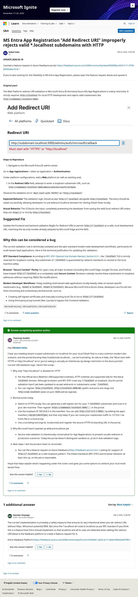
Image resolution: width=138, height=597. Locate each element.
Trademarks (7, 593)
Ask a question (126, 30)
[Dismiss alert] (132, 5)
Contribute (51, 589)
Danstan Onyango (21, 515)
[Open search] (124, 23)
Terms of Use (104, 589)
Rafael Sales (14, 52)
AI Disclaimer (8, 589)
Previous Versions (25, 589)
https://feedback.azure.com (83, 450)
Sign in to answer (11, 573)
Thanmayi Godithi (21, 338)
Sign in (131, 23)
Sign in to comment (12, 320)
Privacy (62, 589)
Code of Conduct (120, 589)
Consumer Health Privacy (81, 589)
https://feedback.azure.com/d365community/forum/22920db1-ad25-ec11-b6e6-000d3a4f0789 (81, 539)
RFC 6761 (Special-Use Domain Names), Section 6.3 (71, 256)
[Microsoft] (5, 23)
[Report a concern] (28, 483)
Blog (39, 589)
